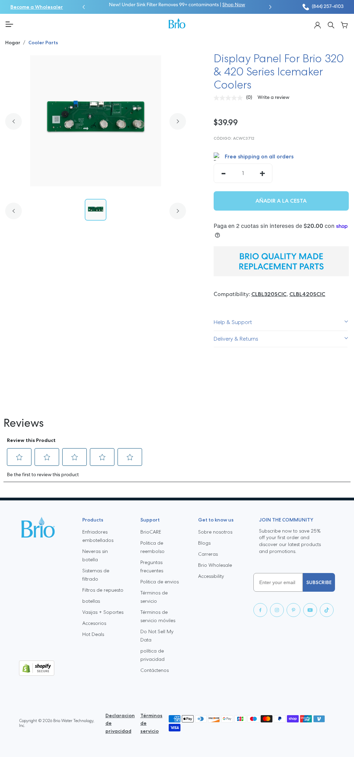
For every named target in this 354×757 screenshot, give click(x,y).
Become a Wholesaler (36, 7)
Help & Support (233, 322)
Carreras (208, 554)
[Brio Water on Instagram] (277, 610)
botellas (91, 601)
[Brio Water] (177, 23)
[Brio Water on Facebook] (260, 610)
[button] (83, 7)
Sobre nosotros (215, 532)
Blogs (204, 543)
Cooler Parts (43, 42)
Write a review (273, 97)
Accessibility (211, 576)
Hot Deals (93, 634)
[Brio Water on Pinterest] (293, 610)
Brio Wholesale (215, 565)
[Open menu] (84, 24)
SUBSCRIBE (319, 582)
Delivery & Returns (236, 338)
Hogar (13, 42)
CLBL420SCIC (307, 294)
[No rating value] (230, 98)
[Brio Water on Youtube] (310, 610)
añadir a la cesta (281, 200)
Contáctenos (154, 670)
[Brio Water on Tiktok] (327, 610)
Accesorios (94, 623)
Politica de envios (159, 582)
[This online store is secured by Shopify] (45, 668)
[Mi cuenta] (318, 24)
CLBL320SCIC (269, 294)
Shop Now (233, 5)
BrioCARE (150, 532)
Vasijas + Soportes (102, 612)
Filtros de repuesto (102, 590)
